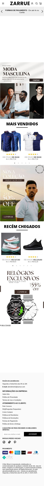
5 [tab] (29, 163)
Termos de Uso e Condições (11, 400)
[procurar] (36, 3)
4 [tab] (25, 163)
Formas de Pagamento (10, 421)
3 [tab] (22, 163)
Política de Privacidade (10, 397)
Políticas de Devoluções (10, 418)
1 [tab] (14, 163)
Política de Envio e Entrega (11, 424)
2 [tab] (18, 163)
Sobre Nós (6, 394)
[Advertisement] (22, 40)
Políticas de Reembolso (10, 415)
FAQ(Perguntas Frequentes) (11, 409)
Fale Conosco (7, 406)
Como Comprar (7, 412)
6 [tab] (31, 265)
